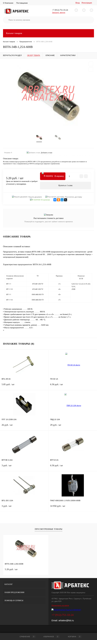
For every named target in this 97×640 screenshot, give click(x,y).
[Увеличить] (48, 96)
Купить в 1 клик (65, 185)
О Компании (8, 3)
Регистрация (87, 3)
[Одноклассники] (58, 199)
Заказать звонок (58, 13)
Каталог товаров (14, 33)
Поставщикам (22, 3)
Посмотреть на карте (60, 605)
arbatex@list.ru (66, 620)
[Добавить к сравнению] (91, 69)
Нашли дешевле (35, 197)
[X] (65, 199)
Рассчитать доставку (73, 197)
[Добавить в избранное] (91, 64)
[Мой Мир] (62, 199)
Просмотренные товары (48, 529)
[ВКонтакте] (54, 199)
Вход (78, 3)
